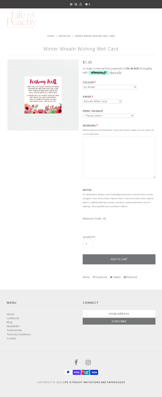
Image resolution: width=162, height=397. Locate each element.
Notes (87, 190)
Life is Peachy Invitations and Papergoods (94, 382)
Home (50, 36)
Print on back (93, 111)
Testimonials (14, 330)
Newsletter (13, 326)
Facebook (101, 277)
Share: (86, 277)
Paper (87, 97)
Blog (9, 322)
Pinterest (131, 277)
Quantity (89, 237)
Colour (88, 82)
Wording (89, 125)
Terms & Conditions (19, 334)
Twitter (116, 277)
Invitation (64, 36)
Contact (11, 338)
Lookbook (13, 318)
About (10, 314)
